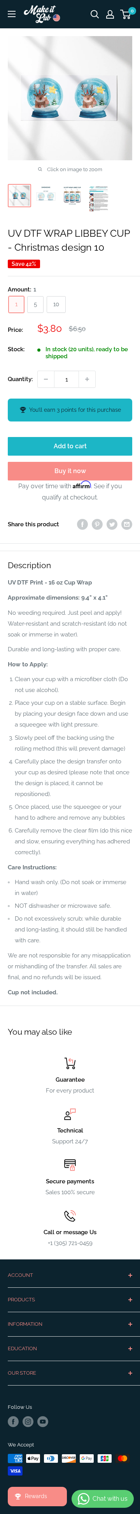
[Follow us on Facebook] (13, 1421)
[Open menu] (12, 14)
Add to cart (70, 446)
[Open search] (95, 14)
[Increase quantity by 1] (87, 379)
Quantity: (20, 379)
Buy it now (70, 471)
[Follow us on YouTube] (42, 1421)
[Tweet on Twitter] (112, 524)
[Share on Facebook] (82, 524)
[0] (126, 14)
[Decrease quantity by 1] (46, 379)
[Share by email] (126, 524)
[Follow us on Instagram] (28, 1421)
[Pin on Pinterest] (97, 524)
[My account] (110, 14)
